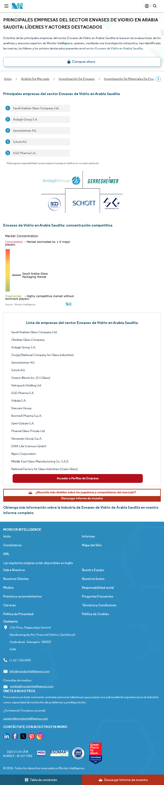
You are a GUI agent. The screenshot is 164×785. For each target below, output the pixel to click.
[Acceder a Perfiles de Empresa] (78, 478)
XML (6, 554)
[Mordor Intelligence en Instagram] (39, 737)
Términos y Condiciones (99, 605)
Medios (8, 588)
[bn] (82, 62)
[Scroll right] (158, 79)
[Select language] (147, 6)
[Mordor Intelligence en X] (23, 737)
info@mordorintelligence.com (29, 671)
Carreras (9, 605)
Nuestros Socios (93, 579)
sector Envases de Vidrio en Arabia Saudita (114, 48)
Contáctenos (12, 545)
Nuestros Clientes (16, 579)
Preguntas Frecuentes (97, 596)
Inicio (7, 536)
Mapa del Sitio (92, 545)
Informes (88, 536)
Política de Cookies (95, 614)
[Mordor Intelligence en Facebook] (15, 737)
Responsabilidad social (98, 588)
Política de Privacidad (18, 614)
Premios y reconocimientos (22, 596)
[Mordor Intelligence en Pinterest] (31, 737)
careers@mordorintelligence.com (25, 718)
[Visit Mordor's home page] (17, 6)
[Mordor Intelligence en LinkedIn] (6, 737)
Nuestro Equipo (93, 570)
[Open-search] (155, 6)
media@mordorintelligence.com (31, 686)
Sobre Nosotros (14, 570)
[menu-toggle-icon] (6, 6)
